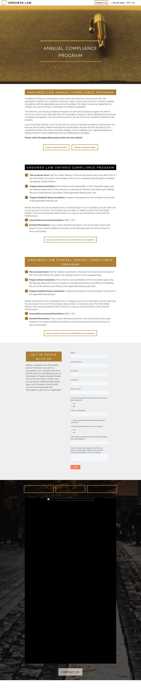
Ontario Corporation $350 (56, 147)
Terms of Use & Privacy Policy (91, 686)
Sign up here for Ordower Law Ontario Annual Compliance (70, 240)
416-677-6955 (84, 683)
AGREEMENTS (70, 489)
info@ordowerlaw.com (98, 683)
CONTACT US (70, 671)
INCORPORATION (39, 489)
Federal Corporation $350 (85, 147)
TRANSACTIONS (102, 489)
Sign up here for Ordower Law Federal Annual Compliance (70, 333)
